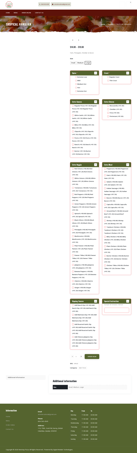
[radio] (73, 62)
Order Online (26, 13)
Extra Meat (108, 164)
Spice (75, 73)
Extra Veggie (77, 164)
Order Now (92, 357)
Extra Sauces (77, 101)
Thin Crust (113, 80)
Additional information (16, 377)
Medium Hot (81, 84)
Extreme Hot (82, 91)
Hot (78, 88)
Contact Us (39, 13)
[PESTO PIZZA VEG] (78, 40)
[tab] (26, 377)
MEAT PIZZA (82, 368)
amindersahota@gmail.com (62, 4)
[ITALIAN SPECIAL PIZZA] (72, 40)
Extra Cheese (109, 101)
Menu (16, 13)
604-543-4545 (45, 4)
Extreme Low (82, 77)
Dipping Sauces (78, 301)
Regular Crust (114, 77)
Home (8, 13)
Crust (107, 73)
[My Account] (122, 5)
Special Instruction (111, 301)
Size (71, 59)
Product (111, 24)
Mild (78, 80)
